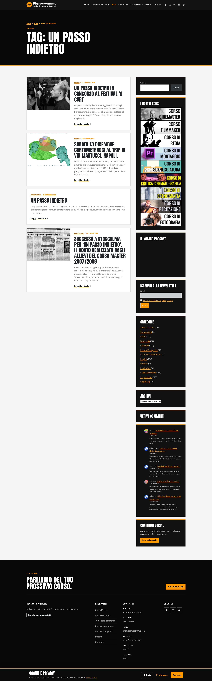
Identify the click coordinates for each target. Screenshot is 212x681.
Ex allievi (124, 5)
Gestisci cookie (149, 540)
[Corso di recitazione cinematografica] (161, 206)
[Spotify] (184, 5)
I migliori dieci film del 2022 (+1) (168, 466)
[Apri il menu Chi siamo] (143, 5)
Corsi (86, 5)
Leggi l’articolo (81, 124)
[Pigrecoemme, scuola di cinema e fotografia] (41, 4)
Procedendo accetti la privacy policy (158, 300)
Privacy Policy (91, 677)
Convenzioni (146, 332)
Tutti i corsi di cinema (105, 620)
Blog (114, 5)
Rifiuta (147, 675)
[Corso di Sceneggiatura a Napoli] (161, 166)
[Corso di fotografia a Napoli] (161, 219)
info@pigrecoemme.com (134, 630)
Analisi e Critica (147, 327)
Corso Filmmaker (103, 615)
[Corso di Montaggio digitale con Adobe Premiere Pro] (161, 153)
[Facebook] (165, 5)
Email (142, 291)
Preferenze (162, 675)
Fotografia (145, 341)
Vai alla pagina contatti (39, 615)
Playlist (143, 359)
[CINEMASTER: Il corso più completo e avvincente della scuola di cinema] (161, 113)
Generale (144, 345)
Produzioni (98, 5)
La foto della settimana (150, 354)
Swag (148, 5)
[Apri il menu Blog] (118, 5)
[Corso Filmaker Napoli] (161, 127)
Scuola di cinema (148, 372)
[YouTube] (174, 5)
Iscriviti (126, 649)
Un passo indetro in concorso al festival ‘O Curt (98, 93)
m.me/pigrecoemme (132, 640)
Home (28, 23)
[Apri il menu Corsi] (91, 5)
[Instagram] (170, 5)
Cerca (143, 82)
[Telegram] (179, 5)
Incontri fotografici (149, 350)
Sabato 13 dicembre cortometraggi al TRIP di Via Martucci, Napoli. (99, 149)
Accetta (177, 675)
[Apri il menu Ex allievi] (130, 5)
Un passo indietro (49, 200)
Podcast (144, 363)
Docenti (98, 636)
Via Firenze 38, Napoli (132, 612)
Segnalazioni (146, 377)
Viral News (145, 381)
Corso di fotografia (104, 631)
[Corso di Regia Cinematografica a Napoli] (161, 140)
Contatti (157, 5)
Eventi (107, 5)
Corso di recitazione (104, 626)
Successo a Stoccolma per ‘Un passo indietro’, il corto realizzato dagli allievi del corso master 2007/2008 (100, 250)
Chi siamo (136, 5)
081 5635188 (175, 586)
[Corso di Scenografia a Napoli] (161, 193)
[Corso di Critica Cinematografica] (161, 179)
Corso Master (101, 610)
